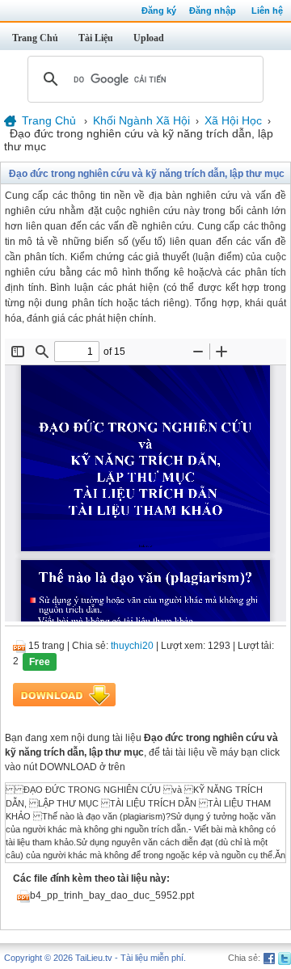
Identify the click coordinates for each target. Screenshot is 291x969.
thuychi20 (132, 645)
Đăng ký (158, 10)
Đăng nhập (212, 10)
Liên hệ (267, 10)
